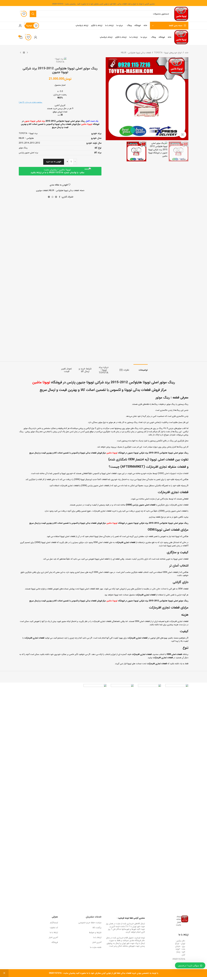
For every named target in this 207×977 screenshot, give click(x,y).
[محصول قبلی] (27, 52)
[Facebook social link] (59, 197)
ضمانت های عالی (159, 588)
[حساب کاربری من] (20, 25)
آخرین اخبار (96, 942)
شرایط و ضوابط (95, 932)
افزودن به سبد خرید (53, 161)
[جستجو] (33, 14)
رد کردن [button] (4, 973)
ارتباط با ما (97, 937)
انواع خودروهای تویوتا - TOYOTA (168, 52)
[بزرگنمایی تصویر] (182, 134)
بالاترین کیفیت (137, 559)
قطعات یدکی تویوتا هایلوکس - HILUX (136, 52)
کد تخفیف (54, 927)
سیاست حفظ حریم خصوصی (89, 922)
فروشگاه (55, 942)
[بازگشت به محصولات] (24, 52)
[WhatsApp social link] (52, 197)
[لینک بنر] (176, 791)
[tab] (140, 368)
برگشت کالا (96, 927)
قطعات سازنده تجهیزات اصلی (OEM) (173, 473)
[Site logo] (181, 13)
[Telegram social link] (49, 197)
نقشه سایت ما (95, 947)
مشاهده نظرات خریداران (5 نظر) (31, 102)
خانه (186, 52)
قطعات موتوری (42, 190)
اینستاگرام (54, 922)
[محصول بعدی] (20, 52)
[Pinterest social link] (56, 197)
